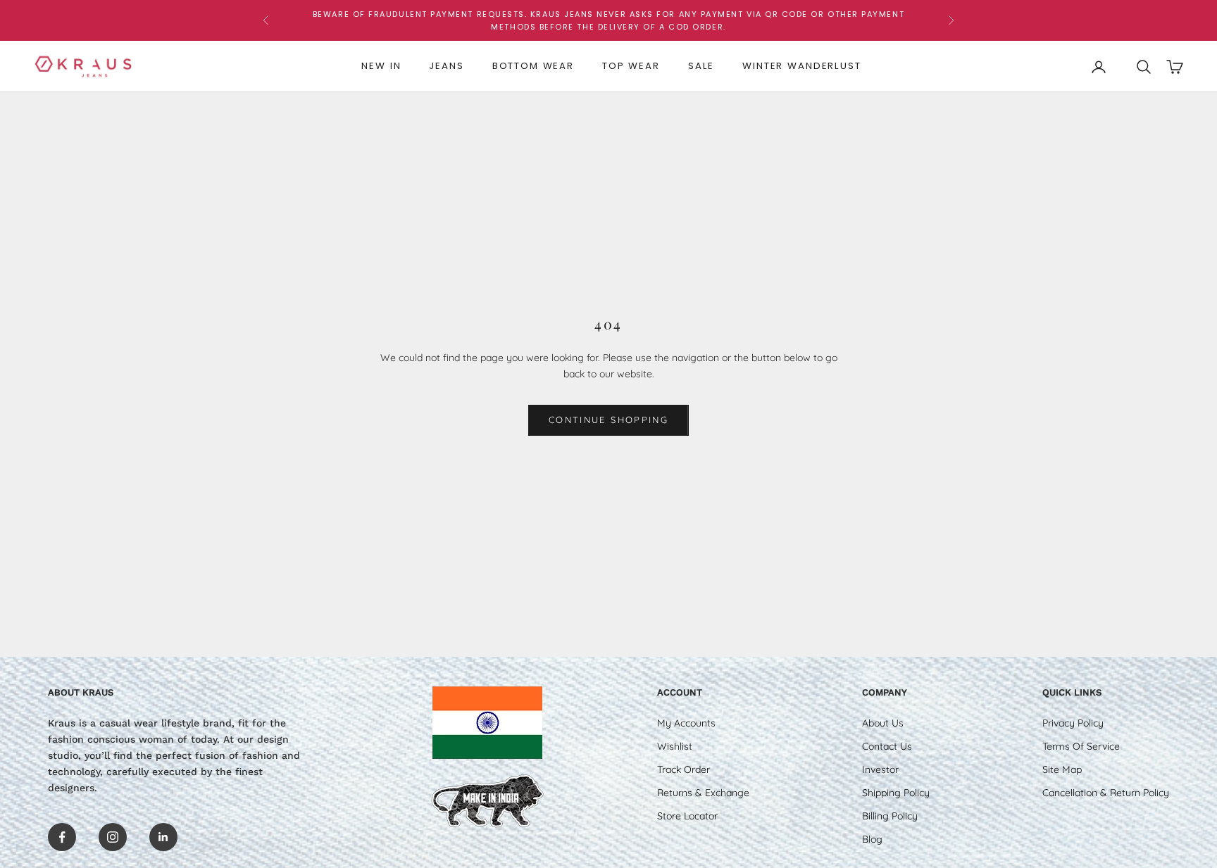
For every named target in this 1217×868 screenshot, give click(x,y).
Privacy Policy (1073, 723)
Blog (872, 839)
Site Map (1062, 769)
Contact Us (887, 746)
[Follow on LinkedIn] (163, 837)
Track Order (683, 769)
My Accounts (686, 723)
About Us (883, 723)
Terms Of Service (1081, 746)
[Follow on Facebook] (62, 837)
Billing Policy (890, 816)
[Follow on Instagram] (113, 837)
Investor (880, 769)
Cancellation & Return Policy (1105, 792)
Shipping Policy (896, 792)
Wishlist (674, 746)
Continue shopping (608, 419)
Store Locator (687, 816)
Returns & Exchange (703, 792)
